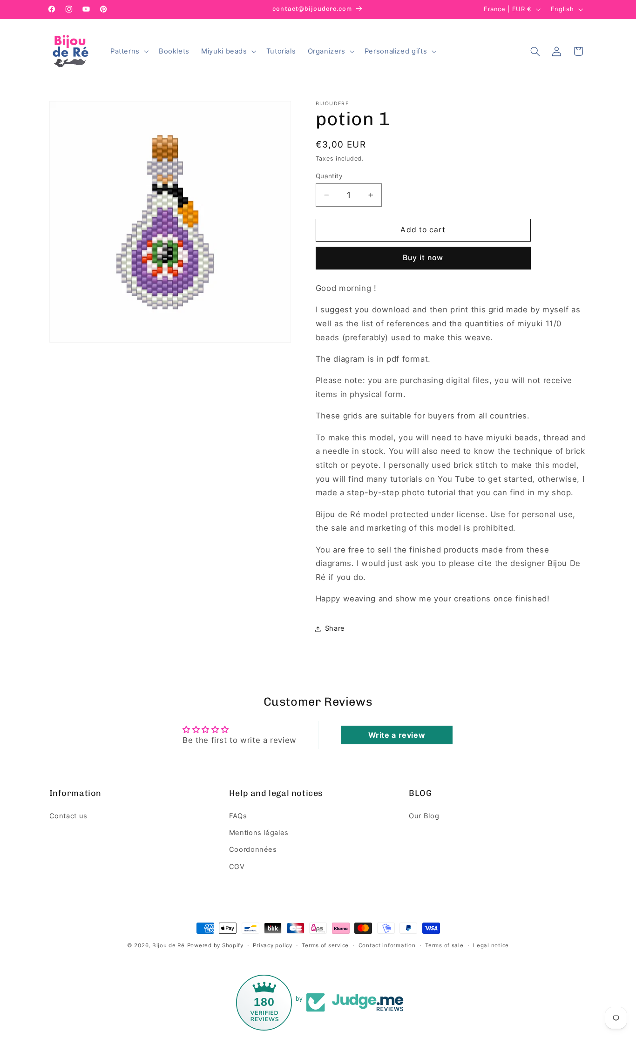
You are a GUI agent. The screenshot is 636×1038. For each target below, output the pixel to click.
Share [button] (335, 628)
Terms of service (325, 945)
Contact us (68, 816)
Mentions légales (259, 833)
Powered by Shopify (215, 945)
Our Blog (424, 816)
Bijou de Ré (168, 945)
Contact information (387, 945)
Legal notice (491, 945)
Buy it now (423, 257)
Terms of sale (444, 945)
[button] (128, 51)
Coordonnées (253, 849)
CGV (237, 867)
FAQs (238, 816)
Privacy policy (272, 945)
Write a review (397, 735)
